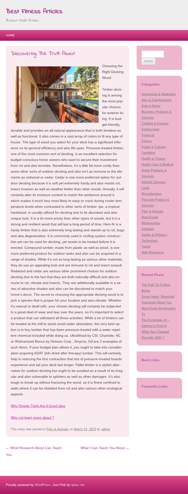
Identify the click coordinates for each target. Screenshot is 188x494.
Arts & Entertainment (156, 100)
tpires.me (77, 485)
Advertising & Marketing (158, 94)
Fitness (146, 141)
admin (105, 429)
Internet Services (153, 182)
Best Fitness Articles (34, 11)
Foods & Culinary (153, 147)
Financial (147, 135)
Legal (145, 188)
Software (147, 229)
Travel (145, 246)
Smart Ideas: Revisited (157, 296)
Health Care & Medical (157, 164)
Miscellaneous (151, 194)
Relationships (151, 223)
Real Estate (149, 217)
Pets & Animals (58, 429)
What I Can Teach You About (105, 448)
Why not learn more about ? (32, 418)
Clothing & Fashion (154, 123)
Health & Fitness (153, 158)
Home (10, 35)
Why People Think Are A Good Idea (38, 406)
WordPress (42, 485)
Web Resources (152, 252)
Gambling (148, 153)
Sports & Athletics (154, 235)
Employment (150, 129)
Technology (149, 240)
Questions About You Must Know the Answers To (158, 308)
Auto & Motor (150, 106)
